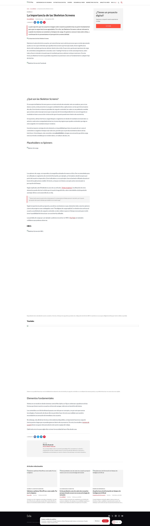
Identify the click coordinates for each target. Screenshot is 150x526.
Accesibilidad (33, 8)
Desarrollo (29, 495)
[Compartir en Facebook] (35, 22)
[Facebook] (109, 516)
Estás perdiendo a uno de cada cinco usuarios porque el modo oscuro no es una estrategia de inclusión (74, 493)
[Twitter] (112, 516)
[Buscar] (121, 2)
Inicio (28, 8)
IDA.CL (113, 2)
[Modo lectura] (117, 522)
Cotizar (108, 26)
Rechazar (97, 521)
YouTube (72, 218)
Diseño (70, 2)
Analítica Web (105, 2)
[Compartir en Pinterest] (44, 22)
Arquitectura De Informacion (99, 495)
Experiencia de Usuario (44, 2)
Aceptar (105, 521)
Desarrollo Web (79, 2)
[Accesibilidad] (120, 522)
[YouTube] (122, 516)
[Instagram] (119, 516)
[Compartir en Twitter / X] (38, 22)
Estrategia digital (59, 2)
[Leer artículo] (113, 522)
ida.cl (122, 522)
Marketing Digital (92, 2)
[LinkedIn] (116, 516)
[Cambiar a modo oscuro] (118, 2)
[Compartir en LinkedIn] (41, 22)
